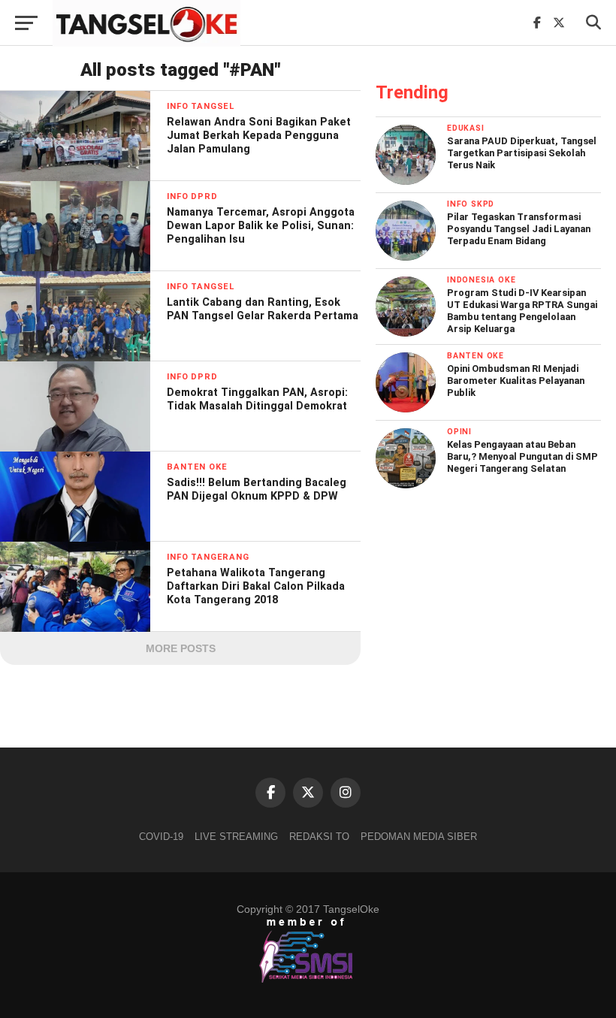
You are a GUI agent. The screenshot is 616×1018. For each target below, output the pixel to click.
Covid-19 (161, 836)
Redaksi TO (319, 836)
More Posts (181, 648)
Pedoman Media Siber (419, 836)
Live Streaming (236, 836)
